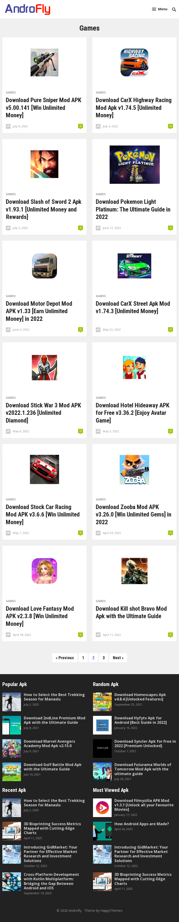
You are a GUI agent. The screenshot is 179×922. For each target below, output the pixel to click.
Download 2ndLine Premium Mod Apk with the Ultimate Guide (54, 720)
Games (11, 92)
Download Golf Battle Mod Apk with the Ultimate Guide (53, 767)
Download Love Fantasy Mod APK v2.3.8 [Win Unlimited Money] (40, 616)
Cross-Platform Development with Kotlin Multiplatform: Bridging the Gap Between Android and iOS (51, 881)
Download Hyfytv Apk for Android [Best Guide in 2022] (140, 720)
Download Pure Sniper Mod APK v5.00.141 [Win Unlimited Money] (43, 108)
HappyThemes (111, 910)
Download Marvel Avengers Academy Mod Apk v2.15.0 (49, 743)
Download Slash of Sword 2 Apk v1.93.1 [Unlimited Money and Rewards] (43, 209)
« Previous (65, 657)
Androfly (75, 910)
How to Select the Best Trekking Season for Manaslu (54, 697)
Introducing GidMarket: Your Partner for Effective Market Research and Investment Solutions (50, 854)
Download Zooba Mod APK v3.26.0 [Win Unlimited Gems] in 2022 (133, 514)
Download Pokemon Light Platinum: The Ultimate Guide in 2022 (133, 209)
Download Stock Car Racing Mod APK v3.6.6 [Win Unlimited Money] (43, 514)
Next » (118, 657)
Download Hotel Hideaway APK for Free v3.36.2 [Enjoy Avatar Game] (132, 413)
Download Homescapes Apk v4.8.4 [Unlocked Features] (140, 697)
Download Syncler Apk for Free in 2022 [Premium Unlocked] (145, 743)
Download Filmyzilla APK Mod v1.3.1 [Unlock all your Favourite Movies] (144, 805)
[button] (159, 9)
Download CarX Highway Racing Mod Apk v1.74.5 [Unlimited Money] (134, 108)
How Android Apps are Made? (141, 823)
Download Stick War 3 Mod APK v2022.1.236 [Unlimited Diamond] (43, 413)
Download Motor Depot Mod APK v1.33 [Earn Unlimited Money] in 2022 (39, 311)
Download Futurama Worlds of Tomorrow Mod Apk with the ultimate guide (142, 769)
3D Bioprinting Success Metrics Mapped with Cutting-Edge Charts (52, 828)
